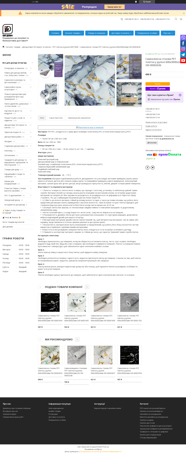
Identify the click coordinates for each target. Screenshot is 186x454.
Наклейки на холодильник (150, 414)
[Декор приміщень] (8, 30)
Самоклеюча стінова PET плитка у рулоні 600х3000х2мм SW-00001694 (50, 318)
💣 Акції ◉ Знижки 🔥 (12, 217)
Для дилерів (8, 226)
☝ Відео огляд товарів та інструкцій (14, 211)
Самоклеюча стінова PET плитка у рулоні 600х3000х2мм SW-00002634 (50, 370)
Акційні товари (55, 411)
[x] (153, 168)
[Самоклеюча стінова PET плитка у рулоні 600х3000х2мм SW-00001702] (129, 302)
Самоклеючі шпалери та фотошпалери (14, 81)
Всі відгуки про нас (10, 411)
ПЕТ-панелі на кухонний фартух (152, 408)
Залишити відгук (9, 414)
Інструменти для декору (14, 204)
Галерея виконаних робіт (13, 417)
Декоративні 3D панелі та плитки (36, 47)
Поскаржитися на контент (90, 451)
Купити (157, 84)
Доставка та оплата (120, 33)
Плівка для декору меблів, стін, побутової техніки (15, 74)
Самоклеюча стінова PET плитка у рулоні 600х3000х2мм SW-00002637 (103, 370)
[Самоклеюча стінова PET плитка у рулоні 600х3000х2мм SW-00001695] (76, 302)
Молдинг (8, 141)
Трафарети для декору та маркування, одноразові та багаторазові (16, 162)
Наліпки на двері (146, 420)
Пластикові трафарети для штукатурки (156, 426)
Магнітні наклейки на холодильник (154, 417)
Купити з (153, 89)
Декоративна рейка (12, 137)
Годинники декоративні (14, 146)
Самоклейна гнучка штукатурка (12, 88)
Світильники (9, 155)
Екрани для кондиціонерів (10, 182)
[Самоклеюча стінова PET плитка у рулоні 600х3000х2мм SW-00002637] (103, 355)
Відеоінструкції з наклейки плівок (107, 408)
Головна (55, 33)
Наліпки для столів (147, 423)
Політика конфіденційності (111, 451)
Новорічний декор (12, 200)
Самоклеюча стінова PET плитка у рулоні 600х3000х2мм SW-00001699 (103, 318)
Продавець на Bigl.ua (93, 449)
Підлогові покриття (12, 132)
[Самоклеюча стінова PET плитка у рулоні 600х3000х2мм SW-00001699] (103, 302)
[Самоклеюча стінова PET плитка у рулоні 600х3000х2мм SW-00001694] (50, 302)
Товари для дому (11, 169)
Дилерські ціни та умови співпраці (16, 408)
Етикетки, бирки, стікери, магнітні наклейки (15, 189)
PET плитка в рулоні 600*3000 (65, 47)
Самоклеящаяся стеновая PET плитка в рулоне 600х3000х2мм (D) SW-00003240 (75, 372)
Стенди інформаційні (148, 437)
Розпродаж (53, 414)
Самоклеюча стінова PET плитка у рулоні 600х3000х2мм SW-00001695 (76, 318)
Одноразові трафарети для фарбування (156, 429)
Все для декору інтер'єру (15, 63)
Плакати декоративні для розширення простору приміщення (15, 96)
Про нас (167, 33)
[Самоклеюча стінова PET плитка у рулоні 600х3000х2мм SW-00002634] (50, 355)
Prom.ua (105, 447)
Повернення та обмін (147, 33)
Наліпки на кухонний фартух (151, 411)
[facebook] (147, 168)
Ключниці (8, 150)
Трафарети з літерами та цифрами (154, 431)
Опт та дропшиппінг (13, 195)
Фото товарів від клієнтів (13, 222)
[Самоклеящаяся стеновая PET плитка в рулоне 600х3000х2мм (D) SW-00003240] (76, 355)
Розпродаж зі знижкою (14, 68)
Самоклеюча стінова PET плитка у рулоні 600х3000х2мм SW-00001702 (129, 318)
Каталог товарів (72, 33)
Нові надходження (56, 408)
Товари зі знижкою (96, 33)
